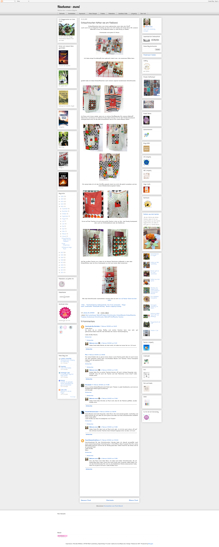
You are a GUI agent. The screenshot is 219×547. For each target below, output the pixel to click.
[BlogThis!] (103, 313)
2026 (62, 196)
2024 (62, 202)
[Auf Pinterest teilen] (108, 313)
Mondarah (88, 384)
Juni (63, 224)
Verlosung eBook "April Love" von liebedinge (155, 315)
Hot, (108, 304)
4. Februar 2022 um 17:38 (100, 384)
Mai (63, 226)
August (64, 219)
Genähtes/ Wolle (122, 14)
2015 (62, 268)
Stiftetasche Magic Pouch (67, 248)
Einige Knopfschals (66, 244)
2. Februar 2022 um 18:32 (96, 354)
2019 (62, 258)
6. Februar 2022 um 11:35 (109, 458)
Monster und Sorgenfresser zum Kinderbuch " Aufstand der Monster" (155, 291)
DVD (82, 304)
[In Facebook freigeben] (106, 313)
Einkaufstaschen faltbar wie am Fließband (66, 240)
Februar (64, 234)
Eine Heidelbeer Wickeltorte (155, 297)
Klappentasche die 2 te (155, 323)
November (65, 211)
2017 (62, 263)
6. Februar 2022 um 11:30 (109, 398)
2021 (62, 253)
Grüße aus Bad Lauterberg (155, 263)
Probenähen (112, 14)
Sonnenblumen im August (155, 254)
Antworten (88, 337)
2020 (62, 255)
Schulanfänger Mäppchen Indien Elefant (67, 375)
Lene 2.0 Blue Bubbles (66, 368)
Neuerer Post (86, 500)
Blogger (150, 543)
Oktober (64, 214)
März (63, 231)
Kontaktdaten (71, 14)
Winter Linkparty (111, 306)
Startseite (62, 14)
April (63, 229)
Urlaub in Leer (154, 331)
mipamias (63, 366)
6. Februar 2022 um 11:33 (108, 427)
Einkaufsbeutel (121, 315)
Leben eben (64, 390)
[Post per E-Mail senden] (98, 312)
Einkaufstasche (131, 315)
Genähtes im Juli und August (66, 392)
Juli (63, 221)
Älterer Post (133, 500)
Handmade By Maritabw (92, 326)
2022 (62, 207)
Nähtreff (107, 317)
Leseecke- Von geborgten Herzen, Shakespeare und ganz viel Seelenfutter (67, 383)
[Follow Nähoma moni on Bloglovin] (62, 537)
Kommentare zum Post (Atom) (113, 506)
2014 (62, 270)
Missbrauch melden (149, 55)
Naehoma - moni (68, 6)
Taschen (120, 317)
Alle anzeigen (73, 397)
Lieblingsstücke (101, 304)
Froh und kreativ (115, 304)
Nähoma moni (93, 343)
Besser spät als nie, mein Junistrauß (155, 272)
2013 (62, 273)
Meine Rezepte (93, 14)
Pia (86, 354)
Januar (64, 236)
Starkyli (63, 381)
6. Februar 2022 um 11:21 (108, 343)
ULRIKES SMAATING (66, 359)
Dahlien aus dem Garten (151, 214)
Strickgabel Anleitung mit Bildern (154, 306)
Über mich (143, 14)
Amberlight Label (65, 373)
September (65, 216)
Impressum (82, 14)
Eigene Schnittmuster (109, 315)
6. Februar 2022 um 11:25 (109, 370)
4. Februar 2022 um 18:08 (107, 411)
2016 (62, 265)
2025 (62, 199)
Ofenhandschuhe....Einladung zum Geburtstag (68, 361)
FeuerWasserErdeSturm (92, 440)
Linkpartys (134, 14)
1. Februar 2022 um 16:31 (108, 326)
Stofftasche (114, 317)
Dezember (65, 209)
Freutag (118, 306)
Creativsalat (88, 306)
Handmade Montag (99, 306)
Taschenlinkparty (91, 304)
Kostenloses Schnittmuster (95, 317)
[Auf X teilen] (105, 313)
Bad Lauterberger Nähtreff (94, 315)
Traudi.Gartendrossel (91, 411)
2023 (62, 204)
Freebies (103, 14)
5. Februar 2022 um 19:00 (109, 440)
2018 (62, 260)
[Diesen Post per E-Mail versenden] (101, 313)
